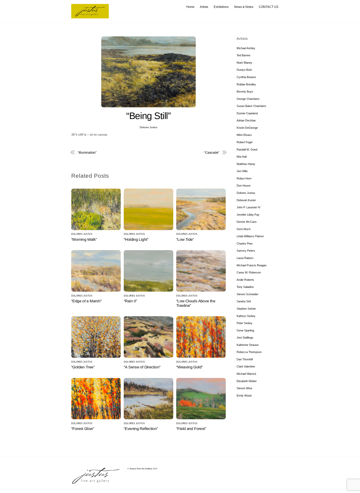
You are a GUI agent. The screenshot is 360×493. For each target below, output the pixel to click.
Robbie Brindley (246, 84)
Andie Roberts (245, 279)
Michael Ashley (246, 48)
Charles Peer (245, 243)
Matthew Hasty (246, 164)
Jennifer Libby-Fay (248, 214)
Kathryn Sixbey (246, 316)
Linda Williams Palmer (250, 236)
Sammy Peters (246, 250)
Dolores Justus (148, 127)
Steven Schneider (247, 294)
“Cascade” (211, 152)
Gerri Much (243, 229)
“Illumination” (87, 152)
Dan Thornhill (245, 359)
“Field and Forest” (191, 428)
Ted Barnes (243, 55)
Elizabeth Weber (247, 381)
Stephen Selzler (246, 308)
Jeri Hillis (242, 171)
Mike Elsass (244, 134)
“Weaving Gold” (189, 367)
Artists (204, 6)
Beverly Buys (245, 91)
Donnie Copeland (247, 113)
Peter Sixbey (244, 323)
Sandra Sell (244, 301)
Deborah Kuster (246, 200)
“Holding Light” (136, 239)
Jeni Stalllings (245, 337)
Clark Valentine (246, 366)
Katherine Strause (248, 344)
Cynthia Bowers (246, 77)
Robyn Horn (244, 178)
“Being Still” (148, 116)
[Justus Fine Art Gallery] (90, 17)
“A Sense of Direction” (142, 367)
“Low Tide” (185, 239)
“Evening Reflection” (141, 428)
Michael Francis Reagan (251, 265)
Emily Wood (244, 395)
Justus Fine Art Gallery (140, 468)
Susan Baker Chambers (251, 106)
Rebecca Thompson (249, 352)
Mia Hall (242, 156)
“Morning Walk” (84, 239)
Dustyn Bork (244, 69)
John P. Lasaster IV (248, 207)
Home (190, 6)
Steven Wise (244, 388)
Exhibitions (221, 6)
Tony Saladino (245, 286)
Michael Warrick (246, 373)
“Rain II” (130, 301)
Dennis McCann (246, 221)
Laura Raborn (245, 258)
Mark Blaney (244, 62)
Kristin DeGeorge (247, 127)
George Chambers (248, 98)
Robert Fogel (244, 142)
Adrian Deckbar (246, 120)
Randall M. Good (247, 149)
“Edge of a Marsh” (86, 301)
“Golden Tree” (82, 367)
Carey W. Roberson (249, 272)
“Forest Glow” (82, 428)
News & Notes (243, 6)
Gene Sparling (245, 330)
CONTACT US (268, 6)
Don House (243, 185)
